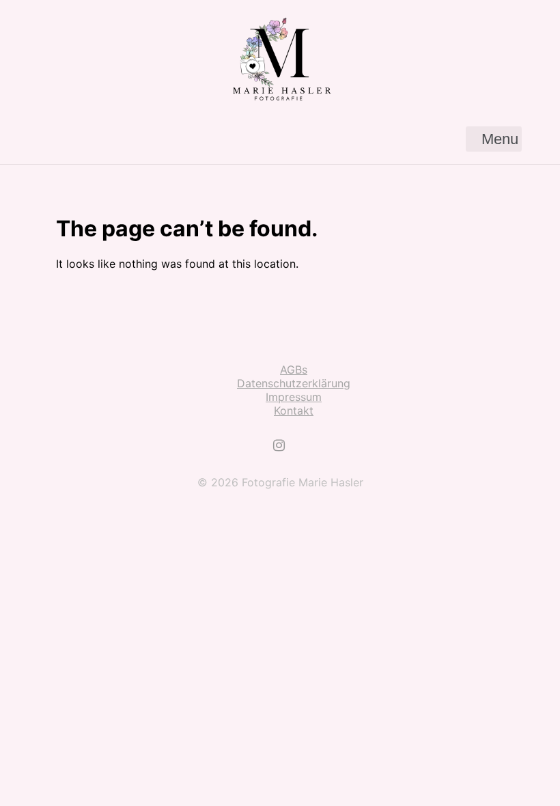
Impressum (294, 397)
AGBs (293, 369)
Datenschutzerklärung (293, 383)
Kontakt (293, 410)
